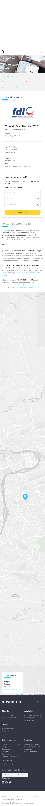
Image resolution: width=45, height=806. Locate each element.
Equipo (4, 747)
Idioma (39, 701)
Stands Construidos (9, 87)
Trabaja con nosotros (10, 756)
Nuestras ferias (8, 728)
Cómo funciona (8, 754)
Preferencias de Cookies (15, 775)
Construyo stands (31, 744)
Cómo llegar (7, 82)
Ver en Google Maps (12, 690)
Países (4, 736)
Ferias (5, 724)
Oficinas (5, 751)
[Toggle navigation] (41, 51)
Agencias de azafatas (32, 715)
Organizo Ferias (30, 751)
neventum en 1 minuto (11, 744)
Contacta (6, 749)
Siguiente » (22, 212)
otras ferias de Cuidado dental (27, 287)
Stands (5, 711)
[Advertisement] (22, 23)
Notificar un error (33, 82)
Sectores (5, 731)
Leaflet (17, 694)
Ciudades (5, 733)
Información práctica (10, 76)
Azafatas (28, 711)
